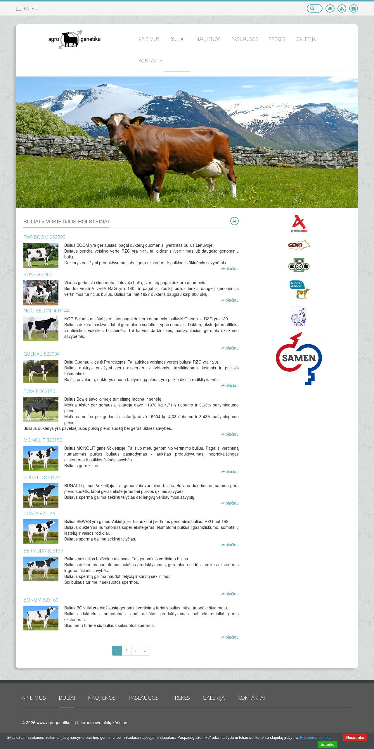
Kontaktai (251, 697)
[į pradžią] (330, 8)
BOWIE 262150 (39, 391)
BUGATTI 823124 (41, 477)
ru (34, 8)
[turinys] (341, 8)
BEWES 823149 (39, 513)
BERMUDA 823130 (43, 551)
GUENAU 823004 (41, 354)
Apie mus (34, 697)
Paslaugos (144, 697)
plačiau (232, 268)
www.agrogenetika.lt (55, 722)
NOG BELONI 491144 (46, 310)
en (26, 8)
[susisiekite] (353, 8)
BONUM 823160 (40, 600)
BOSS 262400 (37, 274)
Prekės (181, 697)
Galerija (214, 697)
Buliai (67, 697)
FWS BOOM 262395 (44, 237)
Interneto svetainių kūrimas (102, 722)
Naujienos (102, 697)
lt (18, 8)
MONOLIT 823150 (42, 440)
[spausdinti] (234, 221)
